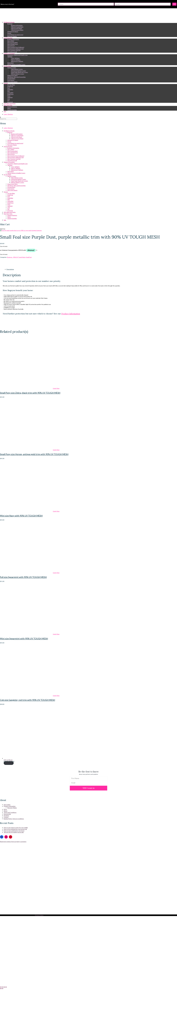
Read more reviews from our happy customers (13, 841)
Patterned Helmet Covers (18, 70)
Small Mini (10, 89)
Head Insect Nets (12, 75)
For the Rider (7, 66)
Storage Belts (11, 78)
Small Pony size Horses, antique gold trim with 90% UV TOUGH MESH (34, 454)
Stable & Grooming (9, 53)
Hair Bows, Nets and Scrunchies (16, 77)
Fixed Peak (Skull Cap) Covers (19, 72)
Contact (6, 817)
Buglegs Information (13, 39)
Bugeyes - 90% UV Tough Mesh (16, 257)
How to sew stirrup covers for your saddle (16, 827)
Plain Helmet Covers (17, 69)
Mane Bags (10, 63)
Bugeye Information (17, 25)
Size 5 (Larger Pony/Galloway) (15, 47)
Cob (8, 99)
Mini (8, 91)
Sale (5, 111)
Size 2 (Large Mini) (12, 42)
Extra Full (10, 102)
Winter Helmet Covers (17, 74)
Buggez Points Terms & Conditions (14, 818)
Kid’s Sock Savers (12, 81)
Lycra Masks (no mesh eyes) (15, 34)
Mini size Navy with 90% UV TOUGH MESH (21, 515)
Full (8, 100)
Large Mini (10, 92)
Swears (6, 83)
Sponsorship (7, 814)
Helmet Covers (11, 67)
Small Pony (10, 94)
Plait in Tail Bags (15, 60)
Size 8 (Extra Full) (12, 52)
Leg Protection (8, 38)
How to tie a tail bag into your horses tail (15, 829)
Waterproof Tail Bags (17, 61)
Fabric (9, 108)
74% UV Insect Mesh (17, 30)
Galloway (10, 97)
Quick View (56, 388)
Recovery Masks (12, 36)
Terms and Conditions (10, 812)
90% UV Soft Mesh (16, 28)
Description (10, 269)
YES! (174, 4)
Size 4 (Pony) (11, 45)
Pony (8, 96)
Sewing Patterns (12, 106)
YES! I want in (88, 788)
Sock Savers (10, 80)
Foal (8, 88)
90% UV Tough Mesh (17, 27)
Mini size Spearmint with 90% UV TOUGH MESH (24, 638)
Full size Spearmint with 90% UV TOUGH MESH (23, 577)
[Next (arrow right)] (2, 988)
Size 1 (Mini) (10, 41)
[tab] (90, 269)
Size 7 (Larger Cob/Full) (13, 50)
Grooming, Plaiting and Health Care (17, 55)
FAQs (5, 809)
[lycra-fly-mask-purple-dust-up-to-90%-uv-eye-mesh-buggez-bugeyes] (21, 230)
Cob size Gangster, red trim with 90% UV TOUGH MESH (27, 700)
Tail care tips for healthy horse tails (14, 832)
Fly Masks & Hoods (9, 22)
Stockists (6, 815)
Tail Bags (9, 56)
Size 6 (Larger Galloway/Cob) (15, 49)
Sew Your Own (8, 105)
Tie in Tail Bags (15, 58)
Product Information (70, 313)
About (5, 811)
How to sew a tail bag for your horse (14, 830)
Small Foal (10, 86)
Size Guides (7, 804)
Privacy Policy (39, 915)
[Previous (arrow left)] (0, 988)
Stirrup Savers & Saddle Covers (16, 64)
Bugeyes (9, 24)
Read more (9, 763)
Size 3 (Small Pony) (12, 44)
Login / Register (8, 114)
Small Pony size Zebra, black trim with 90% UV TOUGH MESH (30, 392)
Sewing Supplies (12, 110)
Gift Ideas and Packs (10, 103)
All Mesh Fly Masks (12, 31)
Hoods (9, 33)
